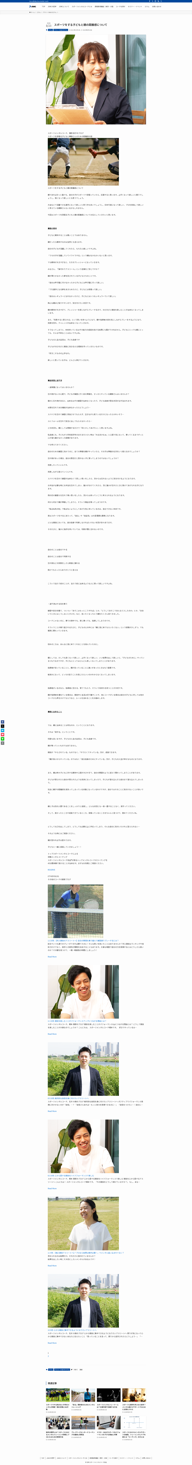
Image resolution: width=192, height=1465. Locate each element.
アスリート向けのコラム (61, 30)
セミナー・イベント (126, 1458)
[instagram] (155, 1)
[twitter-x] (152, 1)
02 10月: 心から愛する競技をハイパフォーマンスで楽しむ (71, 1175)
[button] (2, 722)
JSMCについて (61, 1458)
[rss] (158, 1)
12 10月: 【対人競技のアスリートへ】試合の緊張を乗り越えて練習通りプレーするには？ (83, 940)
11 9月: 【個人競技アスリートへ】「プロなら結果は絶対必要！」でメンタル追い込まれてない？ (86, 1252)
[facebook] (149, 1)
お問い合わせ (146, 1458)
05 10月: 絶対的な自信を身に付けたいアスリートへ (68, 1098)
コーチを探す (113, 1458)
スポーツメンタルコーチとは (77, 1458)
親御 (81, 1370)
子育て (76, 1370)
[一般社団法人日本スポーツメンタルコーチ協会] (32, 6)
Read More (52, 956)
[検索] (161, 1)
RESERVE (51, 869)
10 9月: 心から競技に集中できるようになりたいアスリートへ (72, 1330)
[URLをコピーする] (2, 743)
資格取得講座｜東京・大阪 (98, 1458)
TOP (42, 1458)
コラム (50, 30)
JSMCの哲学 (50, 1458)
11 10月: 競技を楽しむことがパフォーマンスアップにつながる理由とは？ (77, 1021)
